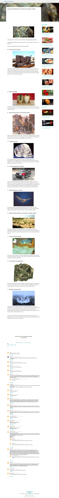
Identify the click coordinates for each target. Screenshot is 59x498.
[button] (7, 11)
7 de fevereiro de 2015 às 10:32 (16, 361)
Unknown (11, 361)
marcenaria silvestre (15, 455)
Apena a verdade (12, 420)
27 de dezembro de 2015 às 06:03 (17, 410)
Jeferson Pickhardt (13, 416)
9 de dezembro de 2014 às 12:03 (16, 356)
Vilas (10, 352)
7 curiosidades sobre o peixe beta (46, 96)
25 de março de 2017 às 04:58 (18, 443)
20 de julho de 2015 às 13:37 (16, 398)
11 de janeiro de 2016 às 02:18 (18, 420)
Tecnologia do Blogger (30, 495)
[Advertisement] (23, 19)
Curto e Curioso (8, 1)
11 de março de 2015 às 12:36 (17, 384)
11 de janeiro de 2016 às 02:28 (18, 431)
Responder (11, 368)
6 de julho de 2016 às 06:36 (17, 473)
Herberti (11, 356)
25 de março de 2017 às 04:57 (18, 439)
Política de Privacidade (29, 491)
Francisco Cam (12, 473)
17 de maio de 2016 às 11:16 (16, 462)
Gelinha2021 (12, 384)
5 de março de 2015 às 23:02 (16, 374)
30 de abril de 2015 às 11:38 (16, 394)
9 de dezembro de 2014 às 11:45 (15, 352)
